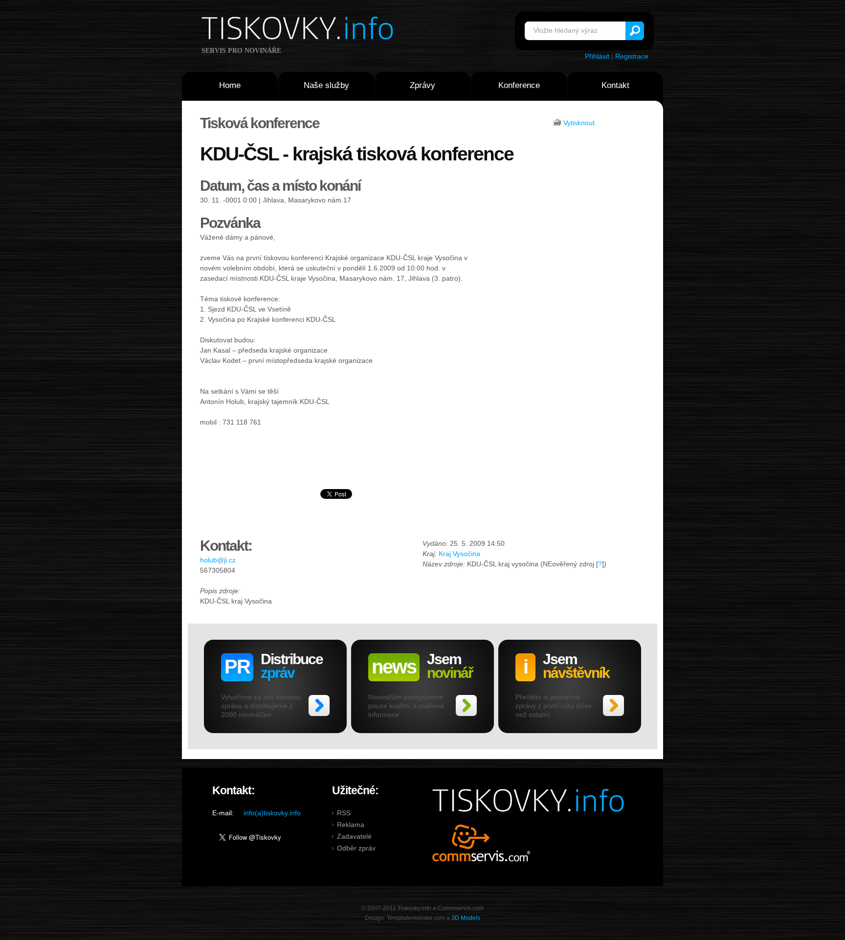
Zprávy (422, 85)
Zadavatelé (354, 836)
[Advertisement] (558, 268)
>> (319, 705)
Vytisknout (579, 123)
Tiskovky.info (299, 30)
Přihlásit (597, 56)
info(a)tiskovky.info (272, 813)
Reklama (350, 824)
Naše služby (326, 85)
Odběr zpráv (356, 848)
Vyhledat (634, 31)
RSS (344, 813)
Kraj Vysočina (459, 554)
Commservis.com (481, 843)
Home (230, 85)
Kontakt (615, 85)
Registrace (631, 56)
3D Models (465, 918)
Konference (519, 85)
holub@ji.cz (218, 560)
